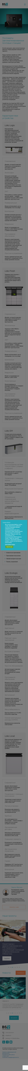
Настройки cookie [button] (10, 544)
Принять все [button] (9, 546)
